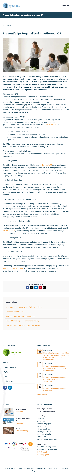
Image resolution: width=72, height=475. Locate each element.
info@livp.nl (42, 452)
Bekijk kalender (42, 394)
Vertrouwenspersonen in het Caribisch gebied (24, 307)
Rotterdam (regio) (44, 434)
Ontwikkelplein (10, 367)
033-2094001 (42, 449)
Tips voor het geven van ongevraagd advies (23, 325)
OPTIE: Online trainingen (47, 439)
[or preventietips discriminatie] (36, 38)
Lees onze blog (22, 431)
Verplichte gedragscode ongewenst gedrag (22, 321)
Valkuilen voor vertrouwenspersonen (20, 316)
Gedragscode (30, 468)
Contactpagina (43, 455)
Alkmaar (40, 418)
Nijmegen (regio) (44, 431)
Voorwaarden (20, 468)
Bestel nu (19, 411)
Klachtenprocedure (41, 468)
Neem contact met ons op (13, 268)
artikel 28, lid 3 (51, 125)
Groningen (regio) (44, 429)
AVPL (6, 372)
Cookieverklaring (64, 468)
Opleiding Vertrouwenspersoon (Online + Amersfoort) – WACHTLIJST (54, 379)
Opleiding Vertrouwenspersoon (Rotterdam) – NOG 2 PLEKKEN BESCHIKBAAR (54, 368)
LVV (5, 376)
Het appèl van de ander (15, 312)
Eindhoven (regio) (44, 424)
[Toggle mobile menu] (68, 6)
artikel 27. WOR (9, 230)
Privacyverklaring (52, 468)
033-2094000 (42, 447)
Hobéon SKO (9, 381)
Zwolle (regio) (42, 437)
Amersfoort (41, 421)
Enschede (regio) (43, 426)
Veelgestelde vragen (37, 471)
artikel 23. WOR (46, 165)
